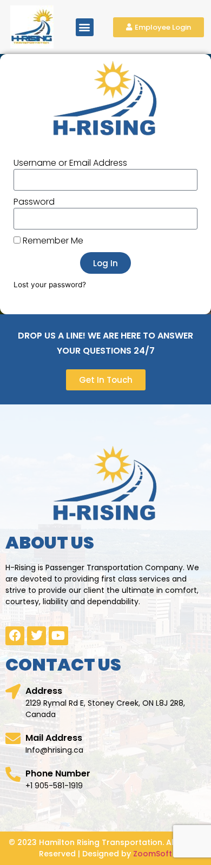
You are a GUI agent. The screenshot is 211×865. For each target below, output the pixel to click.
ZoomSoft (152, 853)
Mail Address (53, 738)
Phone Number (57, 773)
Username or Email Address (70, 163)
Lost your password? (50, 284)
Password (34, 202)
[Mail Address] (13, 738)
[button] (85, 27)
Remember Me (52, 241)
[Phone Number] (13, 774)
